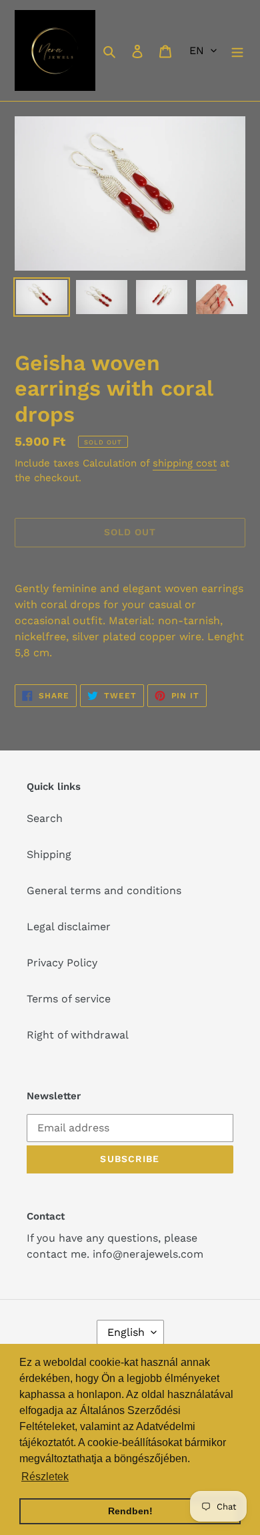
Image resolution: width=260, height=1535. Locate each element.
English (126, 1332)
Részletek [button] (45, 1476)
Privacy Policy (62, 962)
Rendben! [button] (130, 1511)
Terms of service (69, 998)
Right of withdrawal (78, 1034)
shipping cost (185, 463)
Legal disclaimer (69, 926)
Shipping (49, 854)
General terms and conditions (104, 890)
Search (45, 818)
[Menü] (237, 50)
